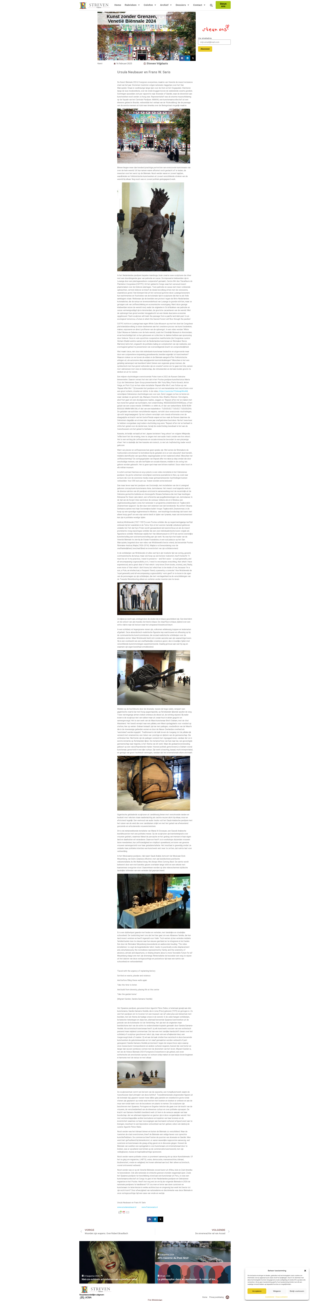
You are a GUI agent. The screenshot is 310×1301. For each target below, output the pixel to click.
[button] (305, 1270)
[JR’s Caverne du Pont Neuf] (193, 1251)
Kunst (99, 63)
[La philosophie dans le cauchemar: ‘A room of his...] (193, 1273)
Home (117, 5)
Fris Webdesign (155, 1300)
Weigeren (277, 1291)
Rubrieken (130, 5)
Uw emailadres (205, 38)
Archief (164, 5)
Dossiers (181, 5)
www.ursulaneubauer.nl (126, 1207)
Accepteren (256, 1291)
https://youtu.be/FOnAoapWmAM (173, 391)
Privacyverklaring (281, 1297)
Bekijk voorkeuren (297, 1291)
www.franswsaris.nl (150, 1207)
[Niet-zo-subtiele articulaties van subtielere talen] (117, 1262)
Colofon (148, 5)
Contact (197, 5)
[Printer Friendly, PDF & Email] (124, 1212)
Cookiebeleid (269, 1297)
